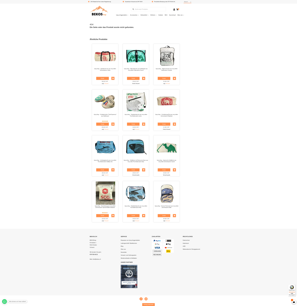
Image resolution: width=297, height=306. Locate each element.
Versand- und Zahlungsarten (128, 255)
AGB (184, 246)
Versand (106, 83)
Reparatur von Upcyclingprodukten (130, 240)
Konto (174, 9)
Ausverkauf (172, 15)
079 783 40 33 (94, 254)
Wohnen (152, 15)
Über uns (180, 15)
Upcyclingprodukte (121, 15)
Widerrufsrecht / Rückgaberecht (191, 249)
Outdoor (160, 15)
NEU (166, 15)
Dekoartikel (144, 15)
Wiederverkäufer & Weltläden (129, 258)
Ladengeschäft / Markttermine (129, 243)
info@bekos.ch (97, 259)
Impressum (186, 243)
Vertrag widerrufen (148, 304)
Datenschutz (186, 240)
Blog (122, 246)
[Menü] (294, 285)
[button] (4, 301)
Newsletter (124, 252)
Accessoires (133, 15)
